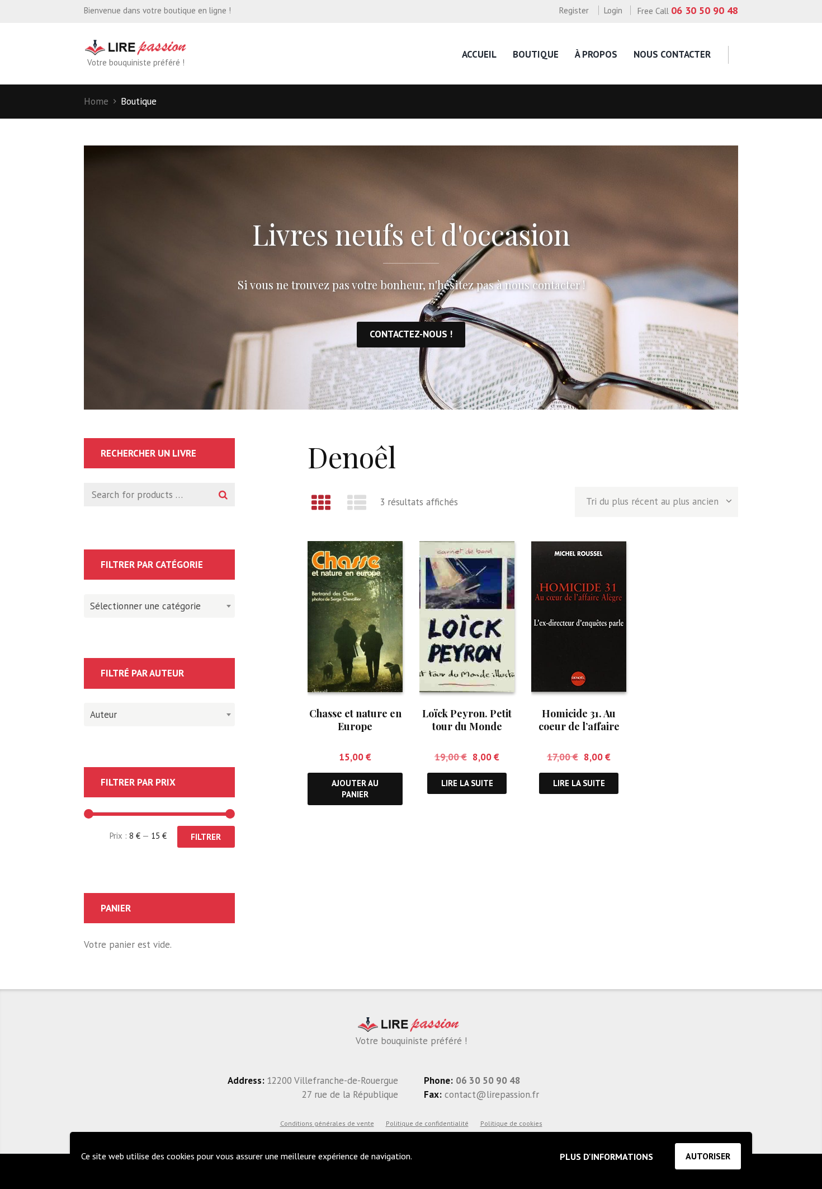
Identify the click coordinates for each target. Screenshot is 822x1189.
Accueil (479, 54)
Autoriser (708, 1156)
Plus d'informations (606, 1156)
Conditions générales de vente (327, 1123)
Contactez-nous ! (411, 334)
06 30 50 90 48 (704, 10)
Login (613, 10)
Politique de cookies (511, 1123)
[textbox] (156, 604)
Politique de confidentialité (427, 1123)
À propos (596, 54)
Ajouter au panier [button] (355, 788)
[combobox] (159, 606)
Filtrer (206, 836)
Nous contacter (672, 54)
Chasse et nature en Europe (355, 720)
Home (96, 101)
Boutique (536, 54)
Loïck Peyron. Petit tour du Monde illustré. (467, 726)
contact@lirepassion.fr (490, 1094)
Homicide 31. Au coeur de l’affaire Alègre (579, 726)
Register (574, 10)
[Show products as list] (357, 502)
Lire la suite (467, 783)
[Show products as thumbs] (321, 502)
